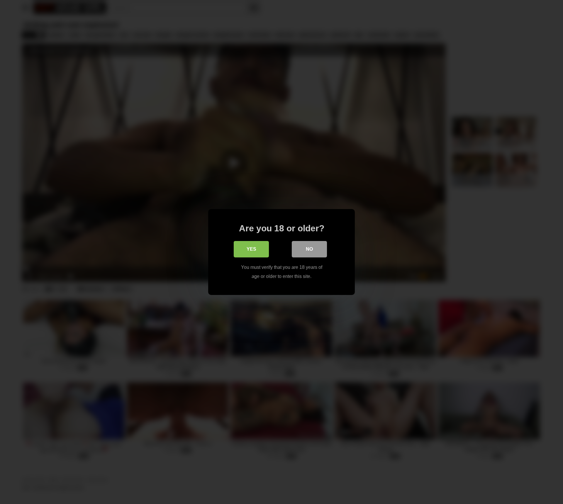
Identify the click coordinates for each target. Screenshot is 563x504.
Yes (251, 249)
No (309, 249)
